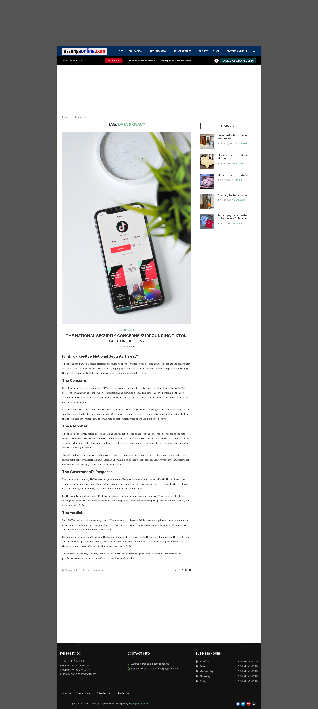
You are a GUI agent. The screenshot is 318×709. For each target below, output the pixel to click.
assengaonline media (139, 703)
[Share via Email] (190, 569)
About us (66, 692)
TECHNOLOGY (158, 51)
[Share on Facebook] (179, 569)
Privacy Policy (84, 692)
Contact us (123, 692)
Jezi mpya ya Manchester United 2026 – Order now (167, 60)
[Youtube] (249, 704)
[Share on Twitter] (182, 569)
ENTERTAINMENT (237, 51)
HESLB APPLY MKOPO (72, 661)
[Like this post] (175, 569)
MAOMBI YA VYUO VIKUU (74, 665)
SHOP (216, 51)
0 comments (96, 569)
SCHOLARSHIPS (182, 51)
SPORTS (203, 51)
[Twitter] (243, 704)
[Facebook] (238, 704)
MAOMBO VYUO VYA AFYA (75, 670)
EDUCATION (135, 51)
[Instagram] (254, 704)
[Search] (254, 51)
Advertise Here (105, 692)
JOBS (120, 51)
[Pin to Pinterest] (186, 569)
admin (132, 346)
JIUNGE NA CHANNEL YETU (238, 60)
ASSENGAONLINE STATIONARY (78, 674)
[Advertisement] (99, 23)
